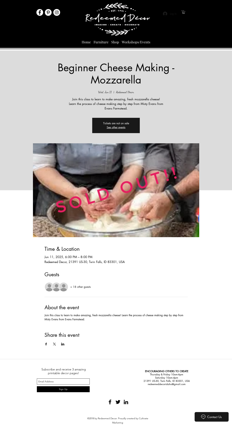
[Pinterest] (48, 12)
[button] (184, 12)
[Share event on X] (54, 344)
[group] (116, 349)
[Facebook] (39, 12)
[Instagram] (56, 12)
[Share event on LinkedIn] (62, 344)
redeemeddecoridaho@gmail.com (167, 384)
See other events (116, 127)
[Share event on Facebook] (46, 344)
